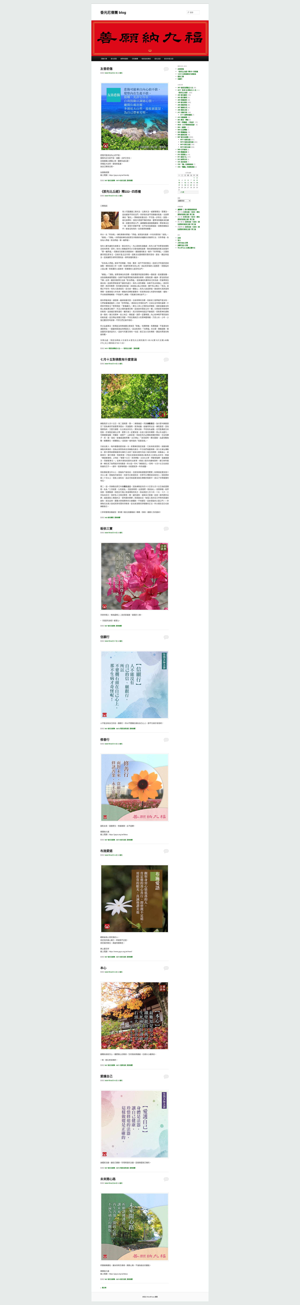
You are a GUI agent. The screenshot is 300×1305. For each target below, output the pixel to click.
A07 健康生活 (182, 107)
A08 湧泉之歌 (182, 110)
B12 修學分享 (182, 159)
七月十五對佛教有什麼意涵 (118, 359)
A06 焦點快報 (182, 105)
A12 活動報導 (182, 117)
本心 (103, 968)
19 (185, 185)
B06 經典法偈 (182, 134)
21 (191, 185)
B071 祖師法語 (121, 1065)
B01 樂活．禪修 (183, 120)
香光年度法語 (168, 58)
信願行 (104, 637)
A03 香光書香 (182, 97)
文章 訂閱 (183, 243)
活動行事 (104, 58)
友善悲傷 (106, 68)
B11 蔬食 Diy (182, 157)
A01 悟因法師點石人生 (185, 87)
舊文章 (103, 1288)
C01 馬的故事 (182, 162)
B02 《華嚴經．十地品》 (186, 122)
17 (179, 185)
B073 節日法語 (185, 144)
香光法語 (157, 58)
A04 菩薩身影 (182, 100)
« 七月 (182, 192)
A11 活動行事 (182, 112)
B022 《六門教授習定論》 (186, 124)
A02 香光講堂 (109, 517)
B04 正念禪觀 (182, 130)
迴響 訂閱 (183, 245)
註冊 (179, 238)
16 (197, 183)
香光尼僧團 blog (113, 12)
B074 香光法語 (121, 180)
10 (179, 183)
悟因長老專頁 (146, 58)
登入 (179, 240)
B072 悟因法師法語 (122, 728)
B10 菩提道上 (182, 154)
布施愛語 (106, 851)
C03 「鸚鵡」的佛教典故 (186, 167)
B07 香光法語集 (110, 180)
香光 (121, 73)
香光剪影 (114, 58)
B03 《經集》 (182, 127)
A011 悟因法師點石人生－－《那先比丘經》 (119, 348)
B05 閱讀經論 (182, 132)
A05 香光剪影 (182, 102)
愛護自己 (106, 1076)
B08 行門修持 (182, 149)
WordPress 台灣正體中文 (186, 248)
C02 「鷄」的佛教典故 (185, 164)
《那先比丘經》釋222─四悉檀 (120, 191)
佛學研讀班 (124, 58)
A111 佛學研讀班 (186, 115)
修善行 (104, 739)
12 (185, 183)
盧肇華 (180, 209)
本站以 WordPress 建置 (150, 1297)
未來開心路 (108, 1179)
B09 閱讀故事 (182, 152)
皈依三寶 (106, 528)
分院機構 (135, 58)
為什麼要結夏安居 (191, 209)
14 (191, 183)
